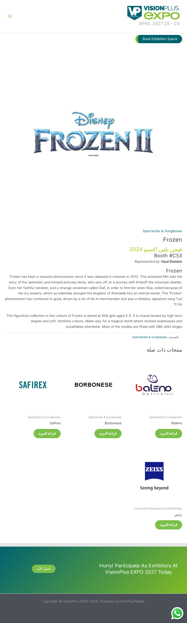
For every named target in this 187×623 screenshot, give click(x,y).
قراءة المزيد (168, 433)
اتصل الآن (44, 569)
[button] (158, 39)
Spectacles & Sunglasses (162, 231)
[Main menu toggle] (9, 16)
